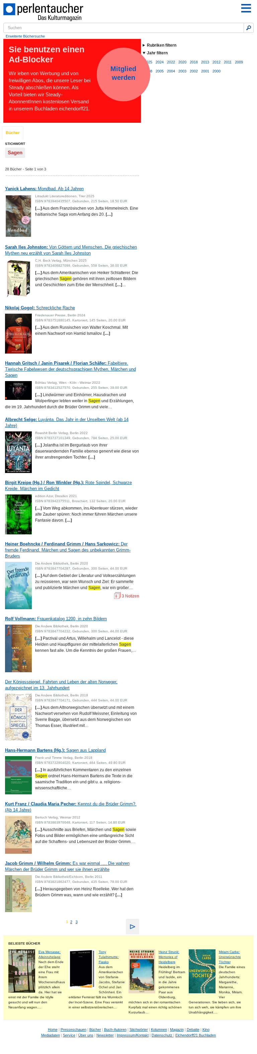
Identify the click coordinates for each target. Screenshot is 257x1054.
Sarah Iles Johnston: (71, 250)
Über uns (85, 1035)
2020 (182, 62)
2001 (205, 71)
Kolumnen (159, 1029)
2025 (148, 62)
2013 (205, 62)
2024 (160, 62)
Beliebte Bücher (24, 943)
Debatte (193, 1029)
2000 (216, 71)
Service (69, 1035)
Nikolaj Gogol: (40, 307)
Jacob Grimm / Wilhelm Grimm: (67, 866)
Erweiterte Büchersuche (25, 36)
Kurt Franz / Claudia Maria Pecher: (71, 806)
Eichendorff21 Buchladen (195, 1035)
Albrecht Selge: (66, 422)
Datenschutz (162, 1035)
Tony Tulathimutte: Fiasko (109, 957)
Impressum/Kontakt (133, 1035)
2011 (228, 62)
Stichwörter (139, 1029)
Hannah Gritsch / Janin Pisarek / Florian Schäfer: (70, 369)
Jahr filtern (157, 53)
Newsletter (105, 1035)
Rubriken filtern (161, 45)
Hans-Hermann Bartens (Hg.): (55, 750)
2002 (194, 71)
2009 (239, 62)
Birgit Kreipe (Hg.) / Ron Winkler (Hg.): (68, 485)
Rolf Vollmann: (56, 618)
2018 (194, 62)
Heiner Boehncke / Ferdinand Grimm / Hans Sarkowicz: (68, 550)
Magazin (177, 1029)
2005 (160, 71)
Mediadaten (50, 1035)
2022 (171, 62)
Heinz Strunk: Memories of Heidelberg (169, 957)
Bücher (13, 132)
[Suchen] (249, 28)
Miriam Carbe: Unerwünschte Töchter (230, 957)
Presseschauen (73, 1029)
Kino (205, 1029)
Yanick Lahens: (44, 188)
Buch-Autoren (115, 1029)
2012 (216, 62)
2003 (182, 71)
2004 (171, 71)
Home (53, 1029)
